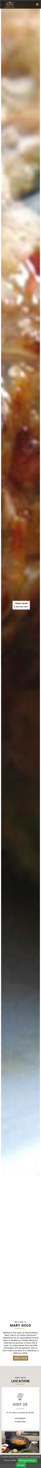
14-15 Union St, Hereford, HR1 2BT (20, 1412)
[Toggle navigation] (37, 4)
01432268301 (20, 1419)
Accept (20, 1465)
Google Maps (20, 1422)
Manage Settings (27, 1460)
